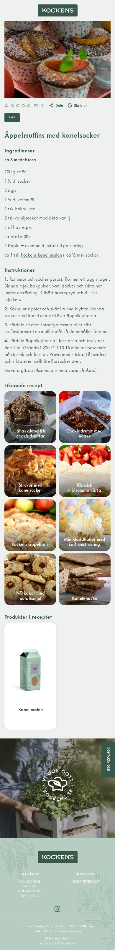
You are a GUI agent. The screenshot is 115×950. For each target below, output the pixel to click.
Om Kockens (29, 881)
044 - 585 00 (43, 931)
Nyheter (29, 886)
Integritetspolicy (85, 881)
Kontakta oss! (108, 759)
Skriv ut (80, 105)
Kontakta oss (30, 891)
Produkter (30, 896)
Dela (59, 105)
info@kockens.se (69, 931)
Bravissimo (69, 943)
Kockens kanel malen (41, 255)
